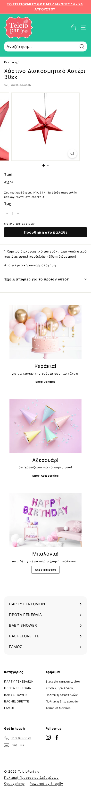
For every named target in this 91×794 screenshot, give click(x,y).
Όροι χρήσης (14, 784)
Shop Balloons (45, 569)
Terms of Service (58, 708)
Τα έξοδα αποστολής (62, 192)
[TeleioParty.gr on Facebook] (56, 737)
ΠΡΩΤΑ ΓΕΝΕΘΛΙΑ (17, 688)
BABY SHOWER (15, 695)
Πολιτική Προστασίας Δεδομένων (31, 777)
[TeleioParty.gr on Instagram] (48, 737)
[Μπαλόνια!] (45, 520)
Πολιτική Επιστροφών (62, 701)
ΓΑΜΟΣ (9, 708)
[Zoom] (72, 153)
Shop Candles (45, 381)
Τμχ (7, 204)
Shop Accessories (45, 475)
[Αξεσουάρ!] (45, 426)
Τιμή (8, 174)
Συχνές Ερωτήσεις (60, 688)
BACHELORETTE (16, 701)
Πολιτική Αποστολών (62, 695)
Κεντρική (10, 62)
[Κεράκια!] (45, 332)
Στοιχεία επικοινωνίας (63, 681)
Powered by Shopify (46, 784)
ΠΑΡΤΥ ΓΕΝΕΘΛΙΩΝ (19, 681)
